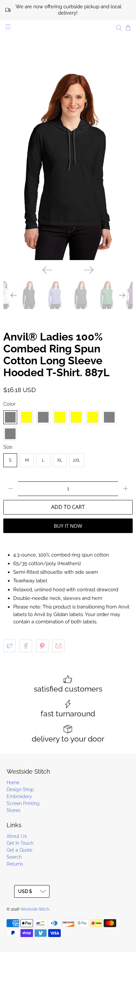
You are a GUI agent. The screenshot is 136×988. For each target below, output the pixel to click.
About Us (17, 836)
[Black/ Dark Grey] (10, 417)
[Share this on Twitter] (9, 646)
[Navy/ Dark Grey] (109, 417)
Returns (15, 864)
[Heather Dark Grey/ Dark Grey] (43, 417)
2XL (77, 460)
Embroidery (19, 796)
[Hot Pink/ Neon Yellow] (93, 417)
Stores (13, 810)
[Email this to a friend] (58, 646)
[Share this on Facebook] (25, 646)
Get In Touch (20, 843)
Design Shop (20, 789)
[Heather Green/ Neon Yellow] (60, 417)
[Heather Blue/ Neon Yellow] (27, 417)
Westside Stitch (34, 909)
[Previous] (47, 270)
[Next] (89, 270)
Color (9, 404)
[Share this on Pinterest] (42, 646)
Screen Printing (23, 803)
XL (59, 460)
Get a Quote (19, 850)
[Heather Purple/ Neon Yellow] (76, 417)
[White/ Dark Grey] (10, 434)
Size (8, 447)
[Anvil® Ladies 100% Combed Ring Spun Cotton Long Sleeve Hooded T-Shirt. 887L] (68, 163)
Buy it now (68, 525)
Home (13, 782)
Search (14, 857)
